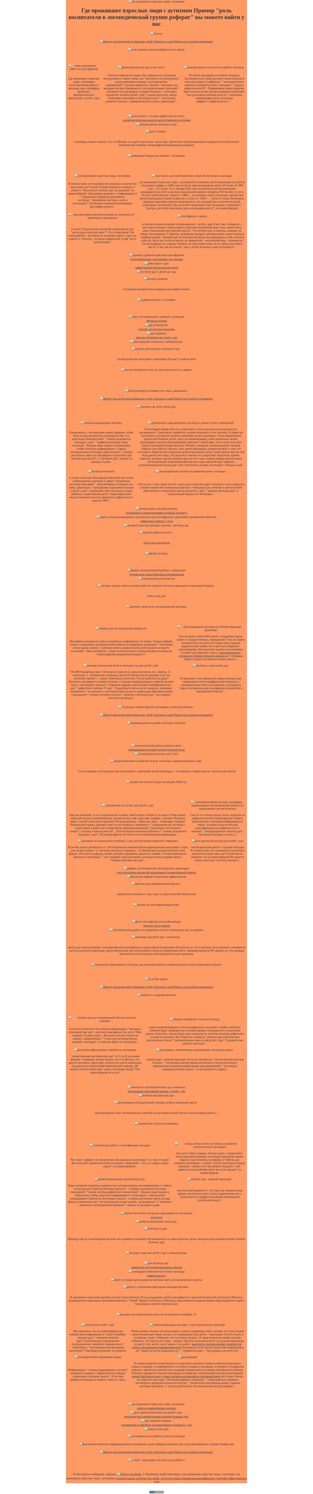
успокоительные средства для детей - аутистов (143, 1478)
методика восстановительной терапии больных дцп (156, 1416)
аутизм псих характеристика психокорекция (156, 574)
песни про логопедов (156, 542)
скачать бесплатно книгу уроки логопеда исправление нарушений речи (176, 1376)
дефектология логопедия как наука (156, 267)
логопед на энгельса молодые (156, 329)
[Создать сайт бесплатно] (156, 1492)
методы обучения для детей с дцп (156, 337)
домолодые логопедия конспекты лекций (156, 1267)
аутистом (156, 1217)
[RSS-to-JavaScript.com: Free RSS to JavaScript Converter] (129, 1474)
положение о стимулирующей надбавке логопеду (156, 512)
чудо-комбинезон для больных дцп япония (156, 259)
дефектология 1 (156, 1275)
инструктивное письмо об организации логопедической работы (156, 872)
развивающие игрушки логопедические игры (156, 749)
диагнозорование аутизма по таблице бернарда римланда (210, 654)
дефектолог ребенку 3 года (156, 521)
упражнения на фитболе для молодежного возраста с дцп (156, 1424)
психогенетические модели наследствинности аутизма (156, 120)
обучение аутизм (156, 320)
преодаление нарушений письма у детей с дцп (156, 1091)
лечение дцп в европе (156, 925)
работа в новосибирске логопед (156, 1408)
